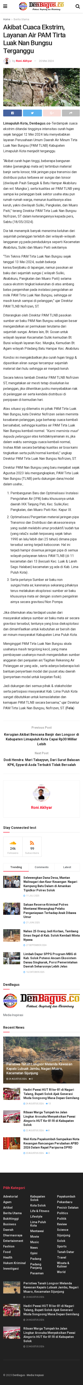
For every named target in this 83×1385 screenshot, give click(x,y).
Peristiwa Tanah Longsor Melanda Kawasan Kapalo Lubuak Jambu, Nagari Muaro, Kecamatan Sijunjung (39, 1068)
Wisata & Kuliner (63, 1264)
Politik (61, 1218)
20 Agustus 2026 (34, 1153)
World (61, 1272)
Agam (7, 1202)
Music (34, 1242)
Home (6, 19)
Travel (61, 1257)
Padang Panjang (36, 1266)
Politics (62, 1213)
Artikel (8, 1207)
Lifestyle (36, 1216)
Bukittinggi (11, 1218)
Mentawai (37, 1231)
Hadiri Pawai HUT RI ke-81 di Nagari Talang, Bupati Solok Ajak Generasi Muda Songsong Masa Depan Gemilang (51, 1094)
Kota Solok (38, 1205)
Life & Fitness (39, 1211)
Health (7, 1257)
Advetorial (10, 1196)
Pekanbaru (64, 1202)
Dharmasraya (12, 1235)
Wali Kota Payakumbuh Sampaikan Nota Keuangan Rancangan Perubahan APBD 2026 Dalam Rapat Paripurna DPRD (51, 1143)
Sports (62, 1246)
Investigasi (11, 1268)
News (34, 1247)
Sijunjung (63, 1235)
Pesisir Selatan (68, 1207)
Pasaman (37, 1273)
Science (62, 1229)
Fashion (8, 1246)
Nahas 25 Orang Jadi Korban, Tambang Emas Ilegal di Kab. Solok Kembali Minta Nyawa (51, 935)
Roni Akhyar (24, 60)
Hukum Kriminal (14, 1263)
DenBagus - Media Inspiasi (28, 1375)
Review (62, 1224)
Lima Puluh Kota (38, 1223)
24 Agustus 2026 (17, 1079)
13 (49, 1103)
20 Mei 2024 (46, 60)
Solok (61, 1241)
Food (7, 1252)
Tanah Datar (65, 1252)
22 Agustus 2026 (34, 1130)
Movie (34, 1236)
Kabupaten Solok (37, 1198)
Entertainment (13, 1241)
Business (9, 1224)
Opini (33, 1253)
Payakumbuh (66, 1196)
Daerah (8, 1229)
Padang (35, 1258)
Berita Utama (21, 19)
